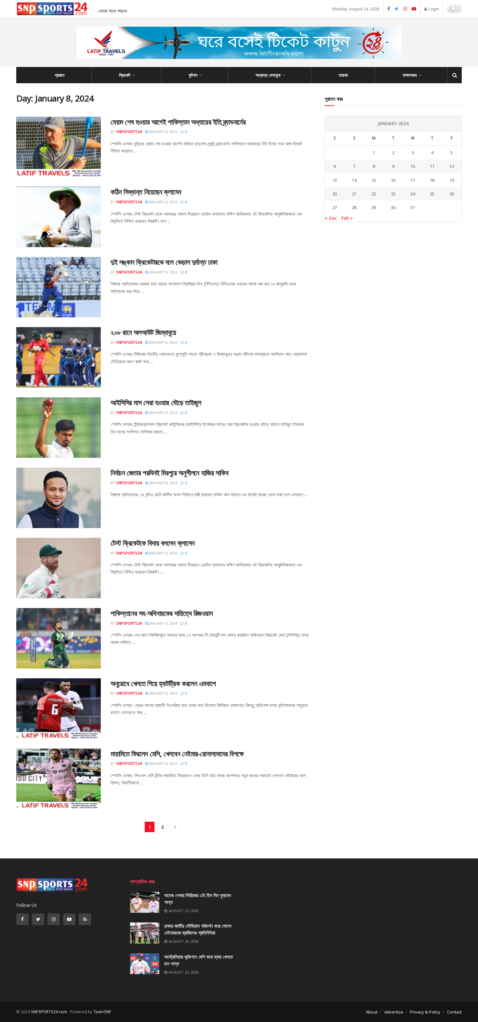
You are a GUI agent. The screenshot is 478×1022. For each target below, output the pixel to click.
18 (432, 180)
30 (393, 207)
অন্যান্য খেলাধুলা (268, 75)
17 (412, 180)
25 (432, 194)
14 (354, 180)
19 (451, 180)
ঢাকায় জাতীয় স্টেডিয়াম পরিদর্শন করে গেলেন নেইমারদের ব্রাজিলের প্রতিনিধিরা (198, 929)
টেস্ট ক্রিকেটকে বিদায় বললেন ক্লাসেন (153, 543)
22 (373, 194)
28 (354, 207)
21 (354, 194)
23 (393, 194)
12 (451, 166)
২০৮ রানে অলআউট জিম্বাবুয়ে (143, 332)
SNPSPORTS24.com (49, 1012)
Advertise (393, 1012)
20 (334, 194)
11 (432, 166)
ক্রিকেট (124, 75)
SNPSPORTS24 (128, 131)
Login (433, 9)
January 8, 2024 (162, 131)
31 (412, 207)
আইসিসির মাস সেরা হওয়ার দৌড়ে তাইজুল (156, 402)
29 (373, 207)
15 (373, 180)
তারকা (343, 75)
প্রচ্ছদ (59, 75)
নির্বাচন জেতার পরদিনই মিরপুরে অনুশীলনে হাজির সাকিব (169, 472)
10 (412, 166)
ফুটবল (193, 75)
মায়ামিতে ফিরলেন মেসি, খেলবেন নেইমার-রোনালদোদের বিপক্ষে (177, 753)
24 (412, 194)
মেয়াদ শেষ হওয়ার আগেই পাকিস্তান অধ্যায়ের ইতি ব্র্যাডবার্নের (178, 121)
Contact (454, 1012)
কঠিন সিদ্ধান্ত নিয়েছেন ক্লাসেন (146, 191)
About (372, 1012)
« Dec (331, 218)
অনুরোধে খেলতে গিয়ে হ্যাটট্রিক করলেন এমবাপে (163, 683)
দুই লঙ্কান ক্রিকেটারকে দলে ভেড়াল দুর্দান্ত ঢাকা (164, 262)
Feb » (347, 218)
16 (393, 180)
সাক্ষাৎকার (410, 75)
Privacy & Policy (425, 1012)
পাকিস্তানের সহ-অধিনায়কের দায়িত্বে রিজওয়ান (162, 613)
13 (334, 180)
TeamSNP (102, 1012)
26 (451, 194)
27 (334, 207)
